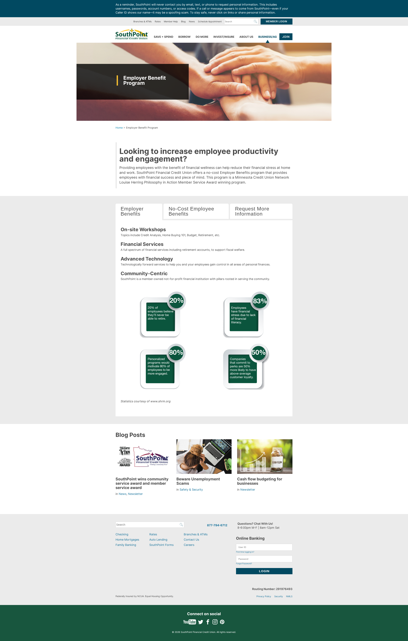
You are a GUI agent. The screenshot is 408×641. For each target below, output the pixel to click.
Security (278, 596)
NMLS (289, 596)
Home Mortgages (127, 539)
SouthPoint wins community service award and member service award (142, 483)
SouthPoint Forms (161, 545)
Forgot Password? (244, 563)
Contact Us (191, 539)
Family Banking (126, 545)
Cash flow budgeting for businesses (259, 481)
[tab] (139, 212)
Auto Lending (158, 539)
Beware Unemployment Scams (198, 481)
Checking (122, 534)
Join (286, 36)
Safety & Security (191, 489)
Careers (189, 545)
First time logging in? (245, 552)
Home (119, 127)
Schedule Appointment (210, 21)
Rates (158, 21)
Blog (183, 21)
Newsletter (135, 494)
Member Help (171, 21)
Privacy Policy (263, 596)
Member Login (276, 21)
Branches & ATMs (142, 21)
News (192, 21)
